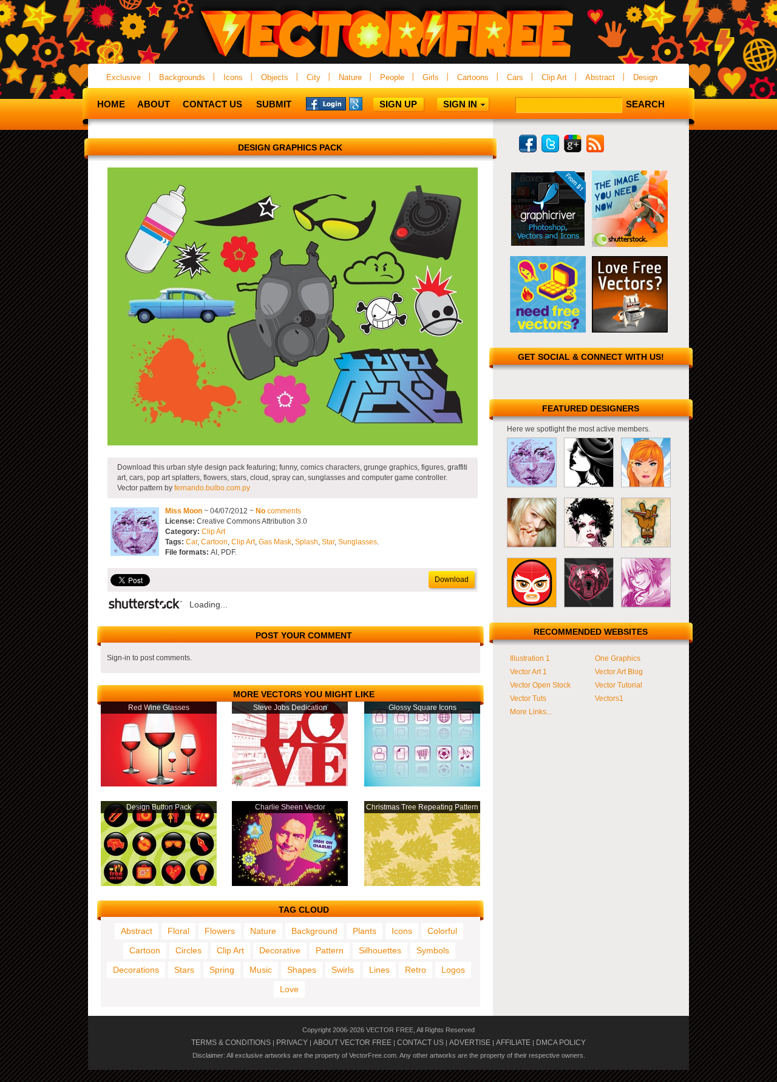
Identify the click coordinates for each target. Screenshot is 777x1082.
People (392, 77)
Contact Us (212, 104)
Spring (221, 970)
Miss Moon (183, 511)
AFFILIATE (513, 1042)
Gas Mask (275, 542)
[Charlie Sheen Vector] (290, 883)
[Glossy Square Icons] (422, 784)
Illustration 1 (530, 658)
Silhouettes (380, 950)
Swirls (342, 970)
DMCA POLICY (561, 1042)
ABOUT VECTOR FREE (352, 1042)
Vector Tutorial (618, 685)
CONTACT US (420, 1042)
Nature (350, 77)
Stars (184, 970)
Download (452, 579)
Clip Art (554, 77)
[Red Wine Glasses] (159, 784)
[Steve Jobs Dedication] (290, 784)
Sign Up (398, 104)
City (314, 77)
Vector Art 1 (528, 672)
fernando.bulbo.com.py (212, 488)
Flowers (220, 931)
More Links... (531, 712)
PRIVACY (292, 1042)
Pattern (330, 950)
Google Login (369, 103)
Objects (274, 77)
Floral (178, 931)
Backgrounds (182, 77)
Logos (453, 970)
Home (111, 104)
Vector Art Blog (619, 672)
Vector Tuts (528, 698)
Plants (364, 931)
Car (191, 542)
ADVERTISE (469, 1042)
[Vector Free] (388, 58)
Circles (188, 950)
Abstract (600, 77)
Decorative (279, 950)
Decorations (136, 970)
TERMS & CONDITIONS (231, 1042)
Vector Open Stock (540, 685)
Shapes (301, 970)
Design (645, 77)
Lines (379, 970)
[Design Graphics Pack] (292, 443)
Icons (233, 77)
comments (278, 511)
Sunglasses (357, 542)
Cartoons (473, 77)
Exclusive (123, 77)
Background (314, 931)
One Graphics (617, 658)
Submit (273, 104)
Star (328, 542)
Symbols (432, 950)
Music (260, 970)
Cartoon (214, 542)
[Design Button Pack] (159, 883)
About (153, 104)
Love (289, 989)
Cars (515, 77)
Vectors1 (609, 698)
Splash (306, 542)
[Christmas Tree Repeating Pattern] (422, 883)
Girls (430, 77)
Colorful (442, 931)
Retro (415, 970)
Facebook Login (326, 103)
